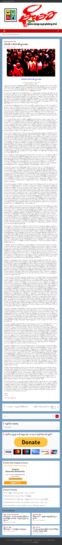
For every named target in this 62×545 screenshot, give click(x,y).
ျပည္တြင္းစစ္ (13, 397)
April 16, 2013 (36, 533)
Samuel (5, 492)
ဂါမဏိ (5, 41)
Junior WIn (35, 514)
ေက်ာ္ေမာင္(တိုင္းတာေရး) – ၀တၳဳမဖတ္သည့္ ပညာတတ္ (30, 505)
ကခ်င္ (8, 397)
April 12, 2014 (6, 531)
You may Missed (9, 511)
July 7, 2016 (7, 47)
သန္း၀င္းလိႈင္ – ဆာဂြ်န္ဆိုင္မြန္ (23, 496)
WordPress (36, 542)
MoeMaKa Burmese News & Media (23, 540)
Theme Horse (51, 540)
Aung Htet (13, 47)
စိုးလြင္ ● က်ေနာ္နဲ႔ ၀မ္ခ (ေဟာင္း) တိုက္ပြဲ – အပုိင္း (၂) (45, 407)
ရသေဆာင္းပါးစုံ (12, 41)
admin (41, 533)
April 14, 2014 (36, 520)
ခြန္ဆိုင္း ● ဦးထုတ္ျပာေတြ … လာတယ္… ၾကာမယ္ (22, 492)
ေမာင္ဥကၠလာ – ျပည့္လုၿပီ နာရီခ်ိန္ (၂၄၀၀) (17, 406)
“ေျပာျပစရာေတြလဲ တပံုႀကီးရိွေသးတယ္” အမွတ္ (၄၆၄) (45, 530)
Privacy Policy (37, 540)
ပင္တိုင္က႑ (4, 514)
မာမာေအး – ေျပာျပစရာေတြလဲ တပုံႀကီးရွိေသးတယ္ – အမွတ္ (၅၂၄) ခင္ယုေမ (16, 518)
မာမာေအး (9, 514)
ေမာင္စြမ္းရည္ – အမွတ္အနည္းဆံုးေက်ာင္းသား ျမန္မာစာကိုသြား (32, 499)
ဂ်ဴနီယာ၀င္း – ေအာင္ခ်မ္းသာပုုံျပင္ (14, 529)
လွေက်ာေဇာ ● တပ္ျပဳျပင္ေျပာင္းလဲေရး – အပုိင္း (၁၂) (31, 502)
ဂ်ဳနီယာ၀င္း (5, 527)
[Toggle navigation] (4, 31)
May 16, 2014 (6, 522)
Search (57, 416)
